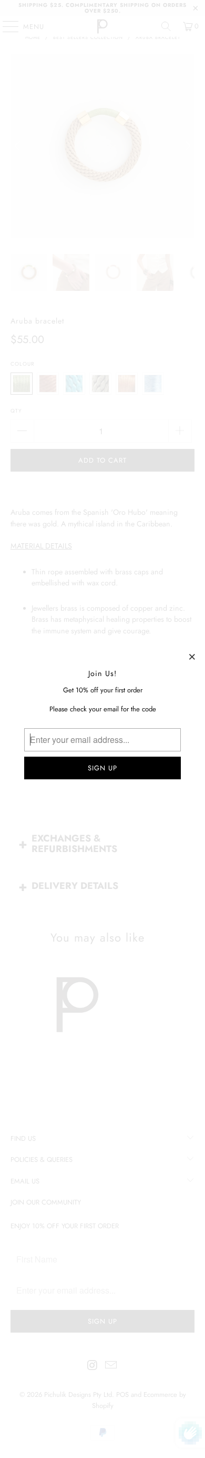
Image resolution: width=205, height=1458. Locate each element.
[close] (192, 656)
